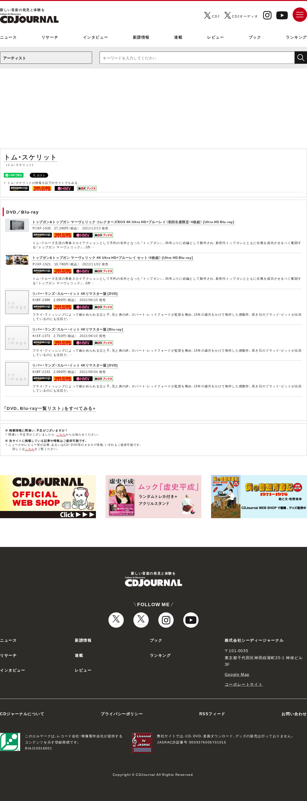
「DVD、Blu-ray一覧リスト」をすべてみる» (50, 408)
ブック (255, 37)
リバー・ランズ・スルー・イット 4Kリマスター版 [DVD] (75, 293)
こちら (61, 434)
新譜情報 (141, 37)
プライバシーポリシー (122, 713)
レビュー (215, 37)
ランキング (296, 37)
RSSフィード (212, 713)
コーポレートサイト (244, 684)
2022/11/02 (91, 264)
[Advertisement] (153, 111)
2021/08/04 (89, 371)
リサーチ (49, 37)
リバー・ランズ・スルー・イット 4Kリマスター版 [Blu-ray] (77, 329)
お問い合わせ (294, 713)
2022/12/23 (91, 228)
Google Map (237, 674)
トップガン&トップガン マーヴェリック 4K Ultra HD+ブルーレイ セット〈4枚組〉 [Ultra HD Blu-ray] (112, 257)
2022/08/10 (89, 299)
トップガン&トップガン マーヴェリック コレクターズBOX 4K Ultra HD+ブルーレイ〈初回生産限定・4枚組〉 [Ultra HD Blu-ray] (133, 221)
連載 (178, 37)
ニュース (8, 37)
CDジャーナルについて (22, 713)
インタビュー (95, 37)
